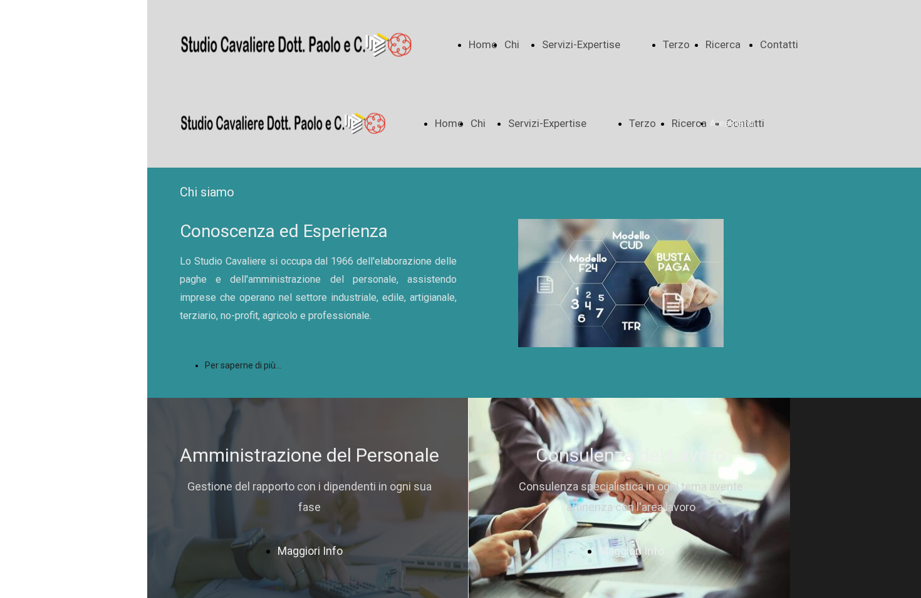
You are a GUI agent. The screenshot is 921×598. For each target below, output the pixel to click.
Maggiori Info (310, 550)
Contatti (779, 44)
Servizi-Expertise (581, 44)
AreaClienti (732, 123)
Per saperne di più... (243, 365)
